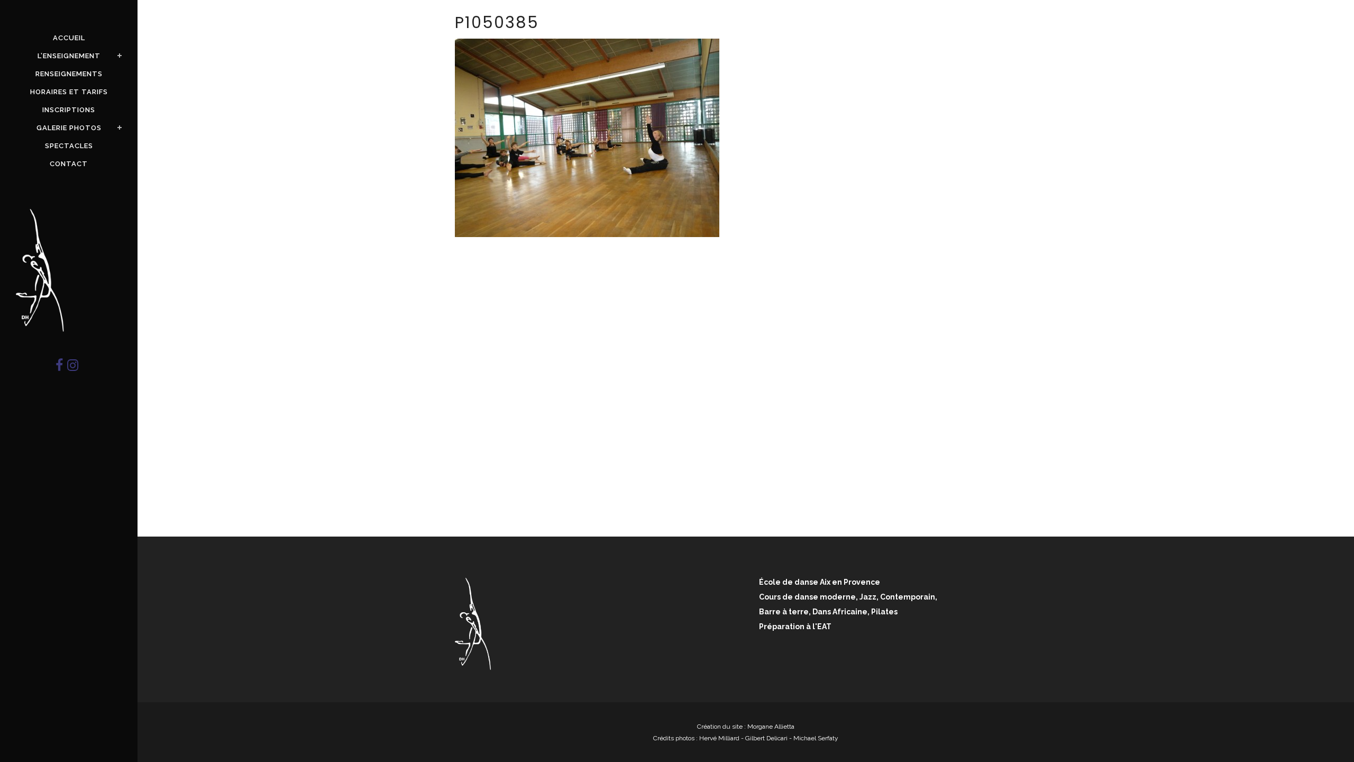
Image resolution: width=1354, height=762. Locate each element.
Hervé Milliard (719, 738)
